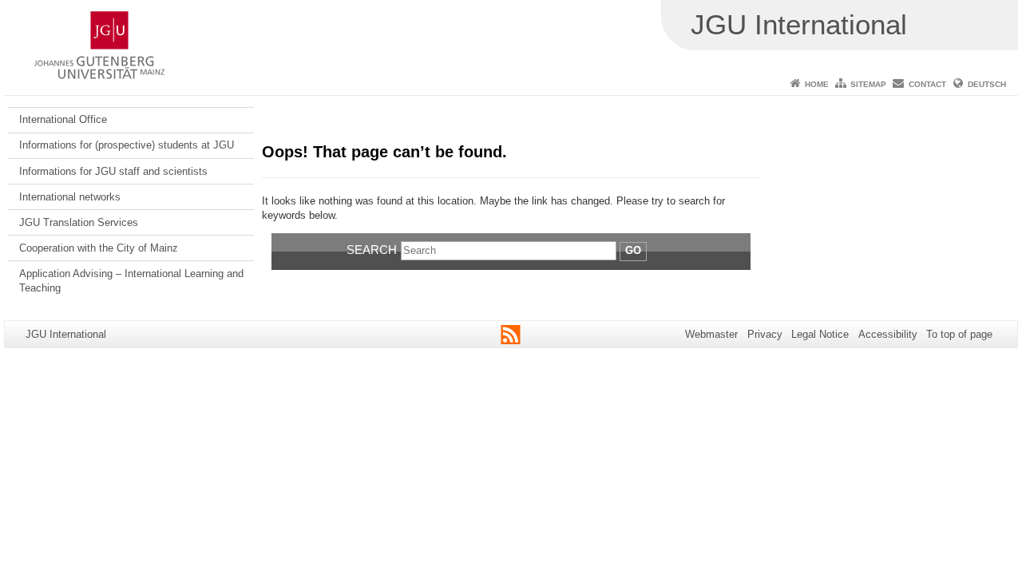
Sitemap (868, 84)
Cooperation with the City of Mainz (98, 248)
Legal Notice (820, 334)
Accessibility (887, 334)
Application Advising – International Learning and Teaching (131, 281)
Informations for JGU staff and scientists (113, 171)
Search (372, 249)
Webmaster (711, 334)
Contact (927, 84)
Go (633, 250)
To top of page (959, 334)
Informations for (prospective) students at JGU (126, 145)
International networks (70, 197)
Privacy (764, 334)
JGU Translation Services (78, 222)
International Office (63, 119)
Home (817, 84)
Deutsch (987, 84)
